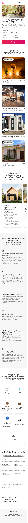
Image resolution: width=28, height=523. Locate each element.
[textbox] (7, 37)
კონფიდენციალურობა (10, 515)
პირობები (19, 515)
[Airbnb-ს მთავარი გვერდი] (3, 2)
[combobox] (13, 32)
